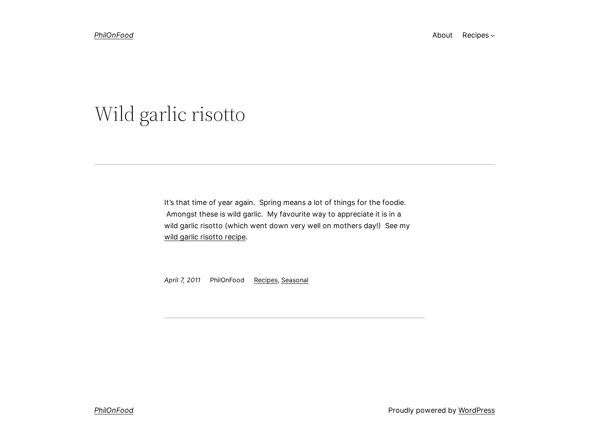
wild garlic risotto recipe (205, 237)
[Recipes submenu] (492, 35)
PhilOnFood (113, 35)
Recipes (475, 35)
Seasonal (295, 280)
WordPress (476, 410)
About (442, 35)
